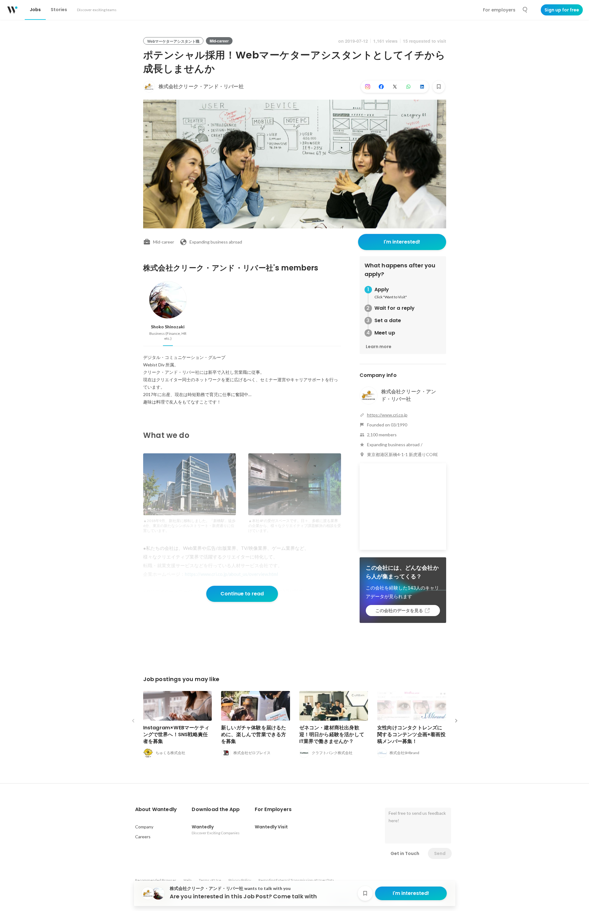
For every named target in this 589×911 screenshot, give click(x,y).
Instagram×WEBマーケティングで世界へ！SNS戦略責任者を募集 (176, 734)
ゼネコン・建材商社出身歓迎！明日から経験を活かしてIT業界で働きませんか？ (332, 734)
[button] (156, 809)
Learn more (378, 346)
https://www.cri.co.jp (387, 414)
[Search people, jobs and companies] (525, 10)
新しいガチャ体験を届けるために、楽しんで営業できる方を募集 (253, 734)
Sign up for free (561, 10)
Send (440, 853)
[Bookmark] (439, 86)
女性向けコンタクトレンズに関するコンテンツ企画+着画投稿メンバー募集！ (411, 734)
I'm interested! (402, 241)
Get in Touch (405, 853)
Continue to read (242, 593)
